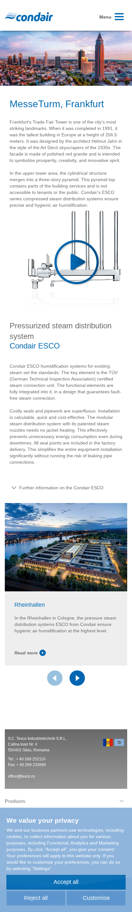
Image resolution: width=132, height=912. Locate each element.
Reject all (36, 898)
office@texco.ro (21, 776)
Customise (96, 898)
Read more (26, 652)
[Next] (77, 678)
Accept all (66, 882)
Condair (29, 16)
